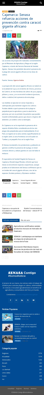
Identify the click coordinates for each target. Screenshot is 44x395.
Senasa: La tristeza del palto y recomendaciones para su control (26, 337)
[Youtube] (33, 300)
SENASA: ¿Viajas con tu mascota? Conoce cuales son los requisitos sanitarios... (26, 326)
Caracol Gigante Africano (28, 180)
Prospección (6, 183)
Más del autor (25, 220)
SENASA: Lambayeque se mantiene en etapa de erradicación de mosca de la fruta (28, 239)
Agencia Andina (18, 80)
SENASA (35, 183)
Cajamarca (11, 11)
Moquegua (17, 341)
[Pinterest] (14, 35)
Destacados (5, 242)
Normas (26, 388)
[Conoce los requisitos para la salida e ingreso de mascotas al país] (7, 317)
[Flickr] (16, 300)
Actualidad (17, 319)
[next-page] (7, 257)
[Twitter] (9, 35)
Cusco (4, 231)
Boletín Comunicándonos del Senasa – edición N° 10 (32, 209)
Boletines (33, 388)
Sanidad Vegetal (25, 183)
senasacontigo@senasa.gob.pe (27, 294)
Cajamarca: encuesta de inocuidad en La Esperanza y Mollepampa (11, 210)
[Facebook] (4, 35)
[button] (3, 3)
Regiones (5, 11)
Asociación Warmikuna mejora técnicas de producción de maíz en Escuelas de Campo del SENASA (28, 249)
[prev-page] (3, 257)
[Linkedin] (22, 300)
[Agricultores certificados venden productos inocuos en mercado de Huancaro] (7, 228)
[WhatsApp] (19, 35)
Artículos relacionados (10, 220)
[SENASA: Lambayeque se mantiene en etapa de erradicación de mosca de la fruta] (7, 239)
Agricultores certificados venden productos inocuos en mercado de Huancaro (28, 228)
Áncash (4, 252)
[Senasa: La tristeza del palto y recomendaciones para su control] (7, 339)
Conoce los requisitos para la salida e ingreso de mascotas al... (27, 315)
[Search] (41, 3)
